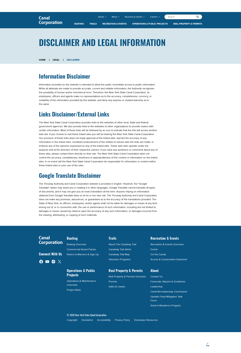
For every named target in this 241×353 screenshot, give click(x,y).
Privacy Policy (122, 320)
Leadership (156, 286)
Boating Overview (76, 244)
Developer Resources (146, 320)
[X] (59, 261)
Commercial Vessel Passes (81, 249)
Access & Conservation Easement (168, 259)
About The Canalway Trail (122, 244)
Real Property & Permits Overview (127, 276)
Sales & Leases (117, 286)
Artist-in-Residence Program (165, 305)
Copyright (72, 320)
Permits (113, 281)
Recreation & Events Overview (167, 244)
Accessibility (104, 320)
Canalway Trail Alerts (120, 249)
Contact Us (156, 276)
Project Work (74, 290)
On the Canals (158, 254)
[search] (198, 17)
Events (154, 249)
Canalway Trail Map (119, 254)
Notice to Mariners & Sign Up (83, 254)
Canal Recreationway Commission (168, 291)
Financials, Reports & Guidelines (167, 281)
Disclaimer (87, 320)
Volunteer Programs (119, 259)
